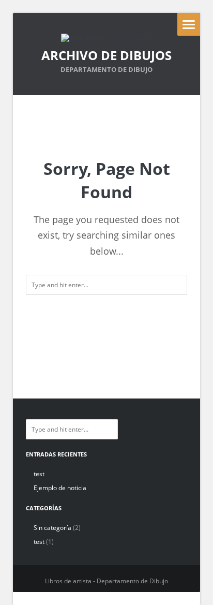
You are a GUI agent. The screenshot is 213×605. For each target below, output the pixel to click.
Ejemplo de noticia (60, 487)
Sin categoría (52, 527)
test (39, 473)
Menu (188, 24)
